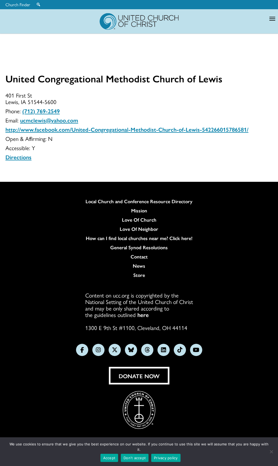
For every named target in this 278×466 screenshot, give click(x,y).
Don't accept (135, 458)
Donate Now (139, 376)
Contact (139, 256)
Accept (109, 458)
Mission (139, 210)
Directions (18, 157)
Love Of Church (139, 219)
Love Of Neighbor (139, 229)
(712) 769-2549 (41, 111)
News (139, 266)
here (143, 314)
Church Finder (17, 4)
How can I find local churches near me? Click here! (139, 238)
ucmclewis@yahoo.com (49, 120)
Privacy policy (166, 458)
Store (139, 275)
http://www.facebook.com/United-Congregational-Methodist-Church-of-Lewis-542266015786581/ (126, 129)
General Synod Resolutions (139, 247)
